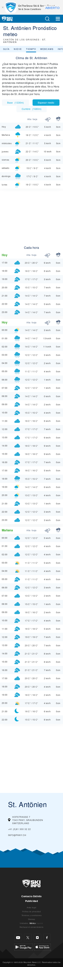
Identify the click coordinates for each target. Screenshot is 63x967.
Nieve (18, 48)
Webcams (47, 48)
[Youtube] (18, 937)
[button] (47, 18)
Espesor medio (46, 102)
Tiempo (31, 48)
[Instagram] (37, 937)
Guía (6, 48)
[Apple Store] (42, 946)
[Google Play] (23, 946)
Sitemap (31, 919)
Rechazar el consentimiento (31, 927)
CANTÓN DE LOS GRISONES (21, 39)
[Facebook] (47, 937)
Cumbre (31, 109)
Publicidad (31, 901)
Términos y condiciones (31, 915)
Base (15, 102)
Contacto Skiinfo (31, 896)
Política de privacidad (31, 911)
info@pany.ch (17, 835)
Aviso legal (31, 907)
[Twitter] (27, 937)
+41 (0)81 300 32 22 (19, 829)
